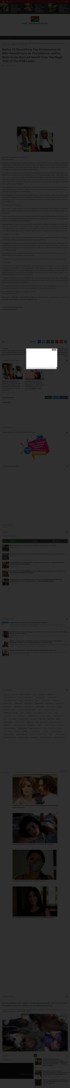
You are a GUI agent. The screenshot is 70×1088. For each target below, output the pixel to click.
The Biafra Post (43, 368)
